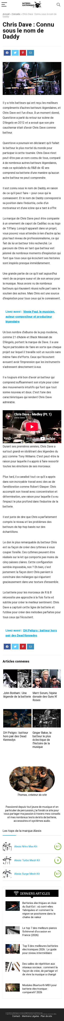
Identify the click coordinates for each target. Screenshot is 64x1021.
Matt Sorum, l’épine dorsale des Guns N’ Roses (45, 696)
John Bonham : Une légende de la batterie (17, 694)
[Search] (58, 4)
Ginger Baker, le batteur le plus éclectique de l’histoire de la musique (42, 740)
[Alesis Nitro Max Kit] (7, 846)
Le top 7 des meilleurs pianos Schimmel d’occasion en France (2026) (39, 931)
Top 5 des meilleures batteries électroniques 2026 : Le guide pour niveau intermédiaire (40, 949)
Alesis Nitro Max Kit (25, 846)
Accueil (6, 14)
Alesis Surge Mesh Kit (27, 873)
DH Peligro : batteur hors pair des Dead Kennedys (15, 736)
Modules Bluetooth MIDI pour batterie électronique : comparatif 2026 (39, 989)
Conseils (16, 14)
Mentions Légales (30, 1016)
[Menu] (4, 4)
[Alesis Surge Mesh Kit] (7, 874)
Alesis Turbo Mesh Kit (27, 860)
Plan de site (46, 1016)
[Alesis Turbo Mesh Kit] (7, 860)
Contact (16, 1016)
